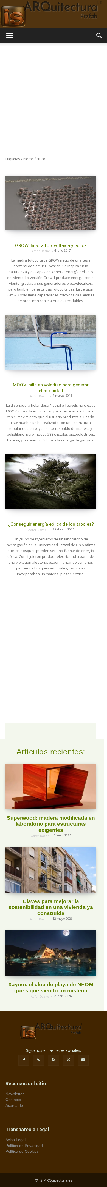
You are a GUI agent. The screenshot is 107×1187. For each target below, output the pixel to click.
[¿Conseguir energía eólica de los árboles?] (50, 481)
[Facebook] (23, 1060)
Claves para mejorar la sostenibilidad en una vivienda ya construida (51, 907)
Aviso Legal (15, 1140)
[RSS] (53, 1060)
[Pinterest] (38, 1060)
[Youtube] (83, 1060)
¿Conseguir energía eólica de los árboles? (51, 524)
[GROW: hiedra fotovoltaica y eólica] (50, 203)
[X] (68, 1060)
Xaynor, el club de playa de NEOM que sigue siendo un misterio (50, 987)
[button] (9, 35)
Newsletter (14, 1094)
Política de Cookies (22, 1151)
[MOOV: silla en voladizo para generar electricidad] (50, 342)
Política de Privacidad (24, 1145)
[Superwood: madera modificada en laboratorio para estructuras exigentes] (50, 786)
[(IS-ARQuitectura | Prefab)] (53, 14)
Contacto (13, 1099)
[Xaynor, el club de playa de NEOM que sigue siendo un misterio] (50, 953)
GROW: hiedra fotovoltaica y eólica (51, 245)
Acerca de (14, 1105)
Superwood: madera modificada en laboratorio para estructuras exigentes (51, 824)
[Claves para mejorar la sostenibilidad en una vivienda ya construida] (50, 870)
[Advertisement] (53, 100)
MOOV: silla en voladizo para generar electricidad (51, 387)
